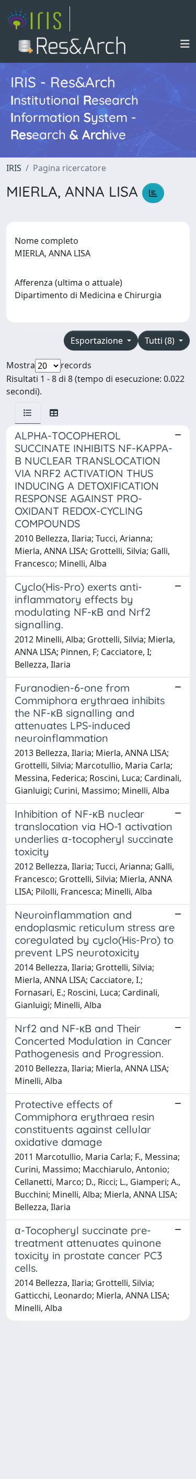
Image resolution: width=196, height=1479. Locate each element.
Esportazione (98, 340)
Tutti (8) (161, 340)
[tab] (28, 413)
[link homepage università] (75, 44)
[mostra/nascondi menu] (185, 44)
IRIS (13, 168)
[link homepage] (38, 18)
